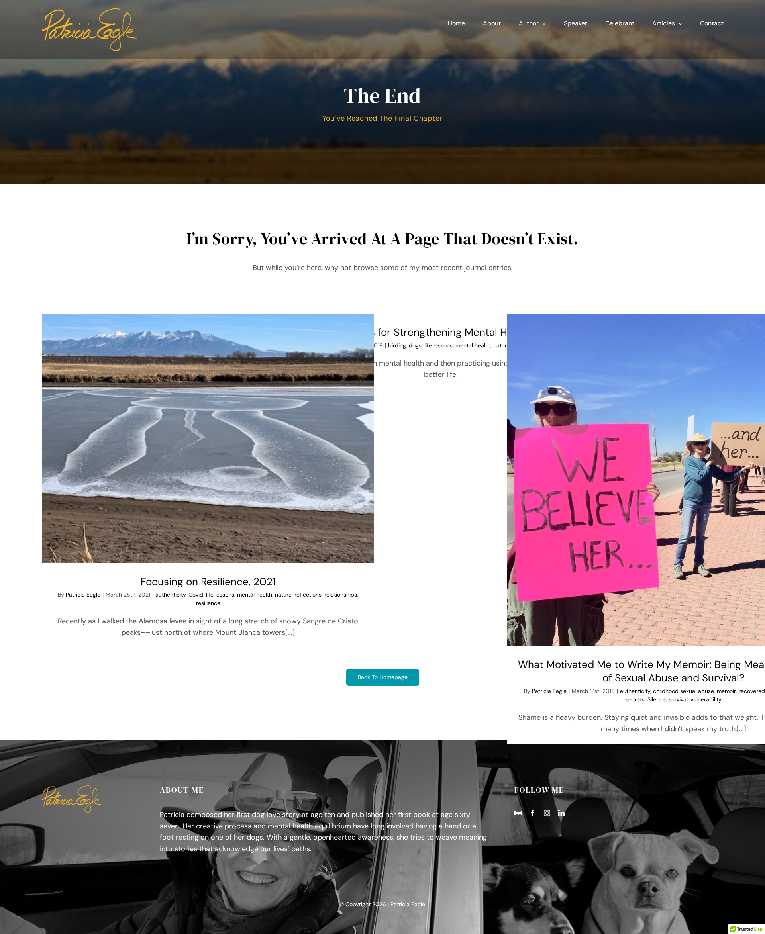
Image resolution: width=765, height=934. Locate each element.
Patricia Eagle (83, 594)
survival (678, 699)
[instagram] (547, 813)
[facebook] (533, 813)
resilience (208, 603)
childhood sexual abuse (683, 691)
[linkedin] (561, 813)
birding (397, 345)
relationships (340, 594)
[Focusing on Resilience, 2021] (208, 438)
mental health (254, 594)
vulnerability (706, 699)
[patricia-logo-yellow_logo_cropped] (89, 11)
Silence (656, 699)
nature (283, 594)
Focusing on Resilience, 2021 (208, 581)
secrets (635, 699)
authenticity (170, 594)
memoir (726, 691)
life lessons (220, 594)
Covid (195, 594)
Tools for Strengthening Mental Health (440, 332)
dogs (415, 345)
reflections (308, 594)
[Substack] (518, 813)
